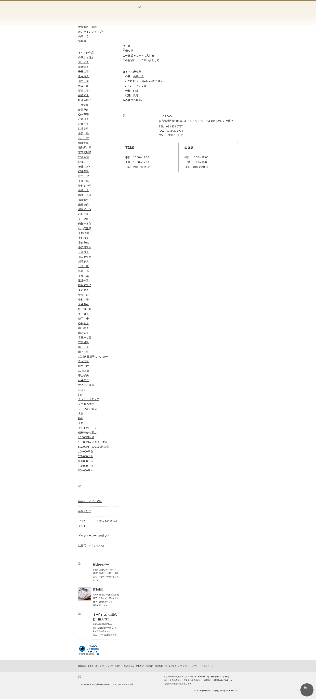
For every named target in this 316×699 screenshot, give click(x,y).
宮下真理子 (84, 152)
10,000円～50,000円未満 (92, 442)
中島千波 (83, 295)
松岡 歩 (83, 318)
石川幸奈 (83, 214)
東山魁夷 (83, 313)
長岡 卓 (83, 36)
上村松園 (83, 233)
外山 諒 (83, 138)
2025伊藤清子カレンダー (93, 356)
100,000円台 (85, 451)
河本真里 (83, 86)
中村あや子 (84, 185)
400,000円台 (85, 466)
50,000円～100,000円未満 (93, 446)
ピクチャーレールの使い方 (94, 535)
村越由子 (83, 124)
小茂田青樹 (84, 247)
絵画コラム (204, 21)
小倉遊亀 (83, 242)
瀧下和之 (83, 62)
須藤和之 (83, 95)
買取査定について (101, 605)
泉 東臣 (83, 218)
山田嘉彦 (83, 204)
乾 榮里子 (84, 228)
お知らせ (181, 21)
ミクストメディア (88, 399)
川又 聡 (83, 81)
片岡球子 (83, 252)
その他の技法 (86, 404)
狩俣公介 (83, 162)
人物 (80, 413)
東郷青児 (83, 290)
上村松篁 (83, 237)
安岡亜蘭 (83, 157)
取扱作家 (89, 21)
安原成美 (83, 342)
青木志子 (83, 361)
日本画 (82, 389)
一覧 (115, 494)
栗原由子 (83, 90)
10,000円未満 (86, 437)
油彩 (80, 394)
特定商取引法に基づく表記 (167, 666)
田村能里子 (84, 285)
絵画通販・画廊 (87, 27)
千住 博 (83, 181)
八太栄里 (83, 105)
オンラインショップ (112, 21)
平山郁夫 (83, 375)
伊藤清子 (83, 67)
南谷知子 (83, 332)
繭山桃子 (83, 328)
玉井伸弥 (83, 280)
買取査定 (158, 21)
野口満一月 (84, 309)
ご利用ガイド (194, 12)
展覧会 (135, 21)
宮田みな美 (84, 337)
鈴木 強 (83, 271)
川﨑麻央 (83, 261)
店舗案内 (211, 12)
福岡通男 (83, 200)
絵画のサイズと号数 (90, 501)
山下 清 (83, 347)
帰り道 (82, 41)
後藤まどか (84, 166)
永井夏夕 (83, 304)
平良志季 (83, 276)
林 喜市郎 (83, 371)
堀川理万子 (84, 147)
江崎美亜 (83, 128)
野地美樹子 (84, 100)
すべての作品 (86, 52)
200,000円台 (85, 456)
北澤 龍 (83, 266)
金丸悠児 (83, 76)
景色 (80, 423)
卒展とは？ (84, 511)
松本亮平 (83, 114)
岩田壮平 (83, 71)
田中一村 (83, 366)
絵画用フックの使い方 (91, 545)
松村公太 (83, 323)
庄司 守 (83, 176)
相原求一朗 (84, 209)
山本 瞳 (83, 351)
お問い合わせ (228, 12)
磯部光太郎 (84, 223)
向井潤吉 (83, 380)
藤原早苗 (83, 109)
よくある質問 (226, 21)
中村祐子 (83, 299)
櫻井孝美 (83, 171)
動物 (80, 418)
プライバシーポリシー (190, 666)
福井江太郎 (84, 195)
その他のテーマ (87, 427)
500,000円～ (85, 470)
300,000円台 (85, 461)
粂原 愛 (83, 133)
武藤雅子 (83, 119)
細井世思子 (84, 142)
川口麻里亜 (84, 256)
